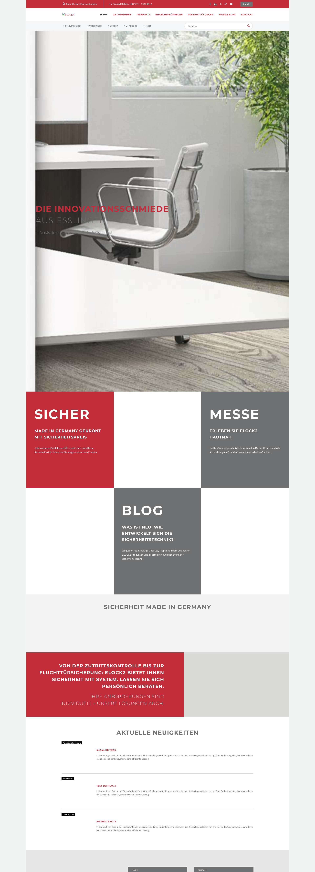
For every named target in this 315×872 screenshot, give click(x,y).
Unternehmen (122, 14)
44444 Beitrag (106, 749)
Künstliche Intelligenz (72, 743)
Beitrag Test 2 (106, 821)
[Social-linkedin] (215, 4)
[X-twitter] (220, 4)
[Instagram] (226, 4)
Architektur (67, 778)
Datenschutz (68, 814)
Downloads (131, 25)
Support (114, 25)
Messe (148, 25)
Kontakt (247, 14)
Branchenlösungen (169, 14)
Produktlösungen (200, 14)
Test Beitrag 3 (106, 785)
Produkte (143, 14)
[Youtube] (231, 4)
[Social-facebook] (210, 4)
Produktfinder (95, 25)
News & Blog (227, 14)
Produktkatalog (73, 25)
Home (103, 14)
